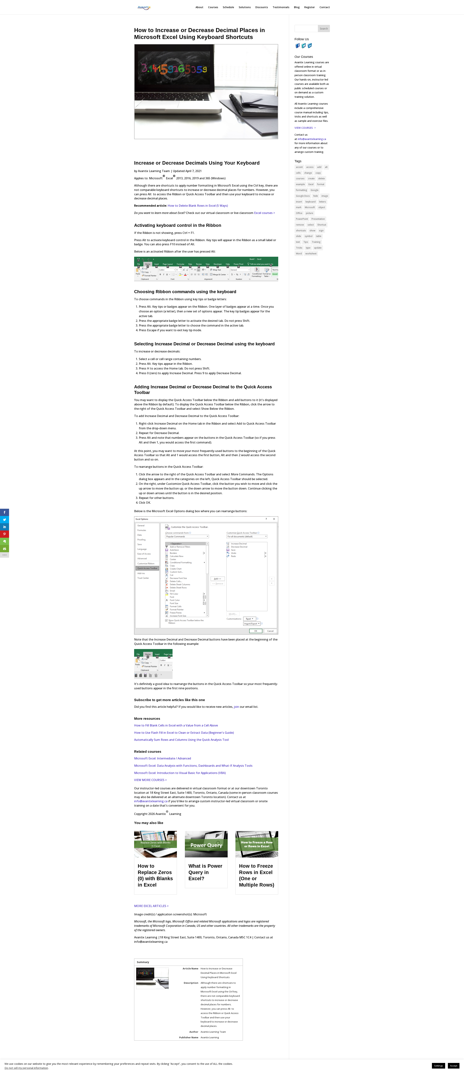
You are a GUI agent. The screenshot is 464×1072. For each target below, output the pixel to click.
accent (299, 167)
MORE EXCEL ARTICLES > (151, 906)
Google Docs (303, 195)
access (310, 167)
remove (300, 224)
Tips (305, 241)
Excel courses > (264, 213)
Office (299, 213)
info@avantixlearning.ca (150, 801)
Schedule (228, 7)
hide (315, 195)
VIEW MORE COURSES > (150, 780)
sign (321, 230)
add (319, 167)
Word (299, 253)
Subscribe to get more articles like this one (169, 700)
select (311, 224)
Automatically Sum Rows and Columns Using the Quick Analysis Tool (181, 740)
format (320, 184)
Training (316, 241)
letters (322, 201)
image (325, 195)
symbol (308, 236)
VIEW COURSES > (305, 127)
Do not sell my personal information (26, 1068)
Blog (297, 7)
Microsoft (310, 207)
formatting (301, 190)
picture (309, 213)
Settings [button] (438, 1065)
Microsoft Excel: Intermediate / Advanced (162, 758)
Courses (213, 7)
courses (300, 178)
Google (314, 190)
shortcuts (301, 230)
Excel (311, 184)
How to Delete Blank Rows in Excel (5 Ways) (198, 206)
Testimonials (281, 7)
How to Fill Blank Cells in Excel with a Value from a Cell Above (176, 725)
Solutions (245, 7)
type (308, 247)
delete (321, 178)
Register (309, 7)
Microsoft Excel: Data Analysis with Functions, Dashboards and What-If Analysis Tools (193, 766)
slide (298, 236)
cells (298, 172)
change (308, 172)
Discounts (261, 7)
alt (326, 167)
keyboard (311, 201)
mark (298, 207)
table (318, 236)
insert (299, 201)
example (300, 184)
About (199, 7)
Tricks (299, 247)
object (321, 207)
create (311, 178)
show (312, 230)
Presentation (318, 218)
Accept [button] (453, 1065)
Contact (325, 7)
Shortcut (321, 224)
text (298, 241)
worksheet (310, 253)
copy (318, 172)
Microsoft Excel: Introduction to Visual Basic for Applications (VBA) (180, 773)
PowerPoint (302, 218)
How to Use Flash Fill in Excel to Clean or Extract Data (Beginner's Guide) (184, 733)
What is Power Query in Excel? (205, 872)
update (318, 247)
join (237, 707)
